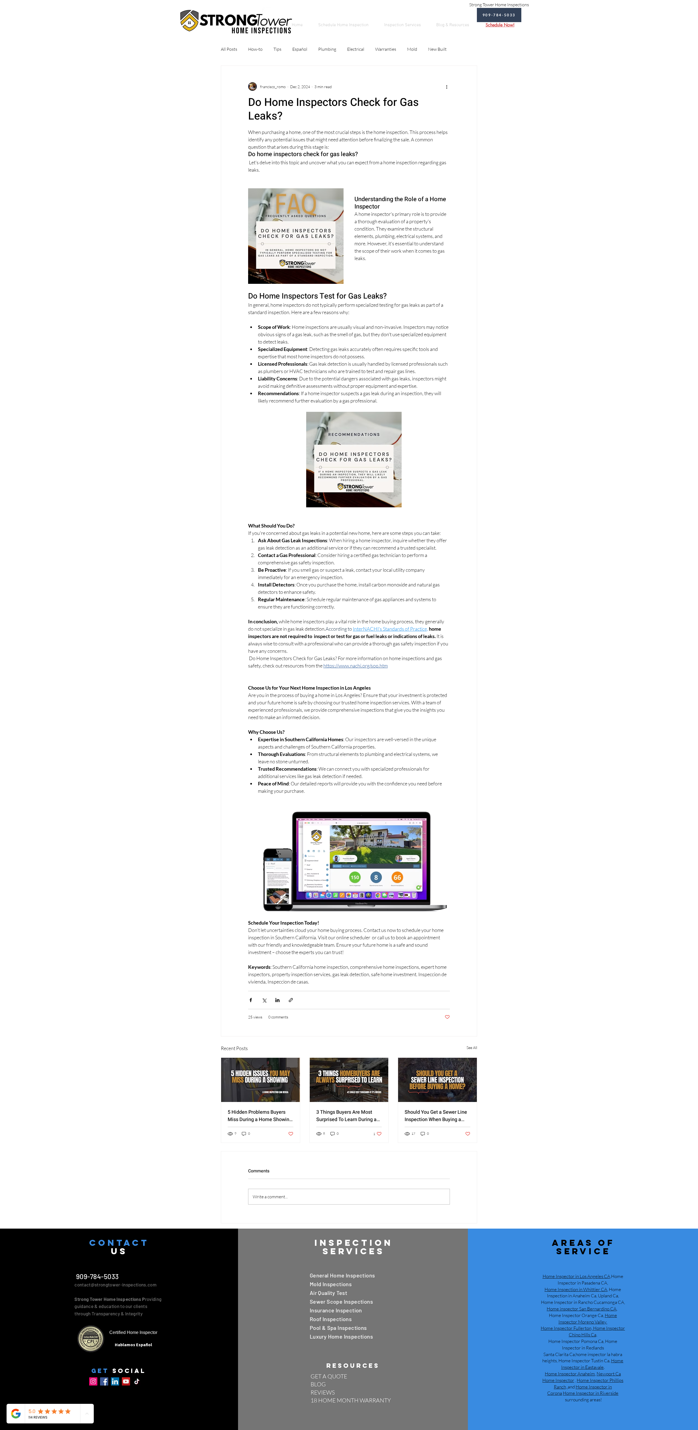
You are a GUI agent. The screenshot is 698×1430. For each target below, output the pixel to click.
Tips (277, 49)
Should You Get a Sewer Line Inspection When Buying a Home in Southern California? (437, 1116)
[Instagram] (93, 1381)
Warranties (385, 49)
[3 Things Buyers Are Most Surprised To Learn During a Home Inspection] (349, 1080)
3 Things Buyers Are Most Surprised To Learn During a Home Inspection (346, 1116)
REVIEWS (323, 1392)
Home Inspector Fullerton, (566, 1328)
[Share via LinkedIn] (277, 1000)
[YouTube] (126, 1381)
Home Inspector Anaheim (570, 1374)
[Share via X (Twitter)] (264, 1000)
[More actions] (446, 86)
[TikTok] (137, 1381)
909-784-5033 (96, 1276)
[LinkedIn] (115, 1381)
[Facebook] (104, 1381)
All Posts (229, 49)
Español (299, 49)
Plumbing (327, 49)
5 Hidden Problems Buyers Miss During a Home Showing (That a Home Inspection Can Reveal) (260, 1116)
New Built (437, 49)
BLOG (318, 1384)
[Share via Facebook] (250, 1000)
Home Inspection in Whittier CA (575, 1289)
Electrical (355, 49)
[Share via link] (290, 1000)
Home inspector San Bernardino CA (581, 1309)
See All (472, 1047)
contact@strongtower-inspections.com (115, 1284)
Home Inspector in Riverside (590, 1393)
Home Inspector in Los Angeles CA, (577, 1276)
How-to (255, 49)
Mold (412, 49)
